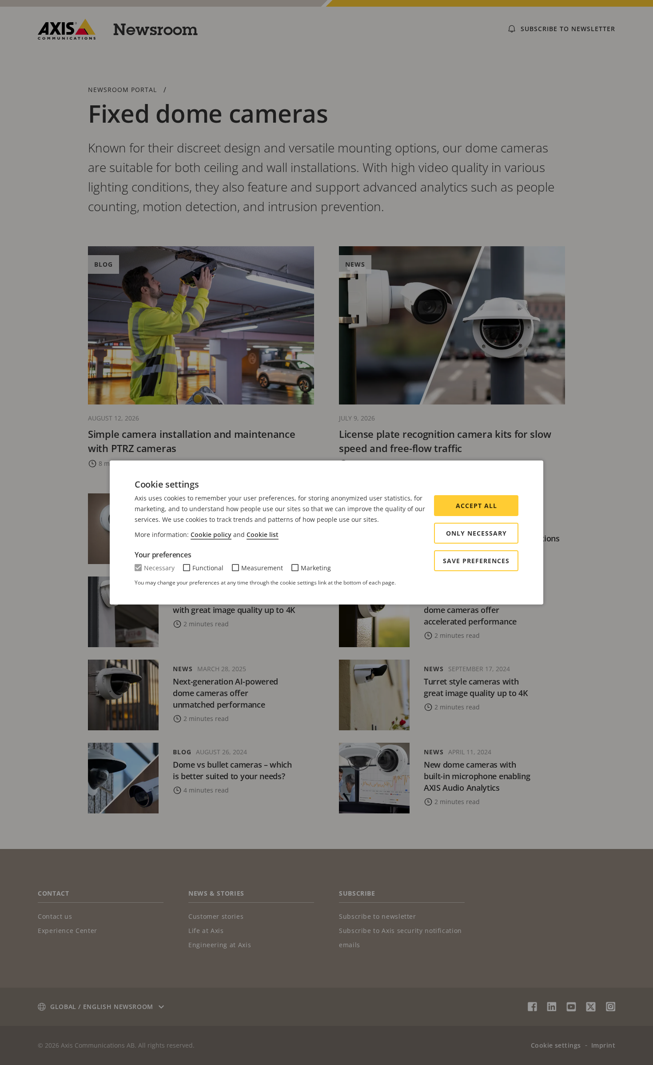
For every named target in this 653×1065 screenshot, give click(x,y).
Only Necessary (476, 533)
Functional (207, 568)
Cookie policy (211, 534)
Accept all (476, 505)
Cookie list (263, 534)
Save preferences (476, 561)
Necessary (159, 568)
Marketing (316, 568)
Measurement (262, 568)
